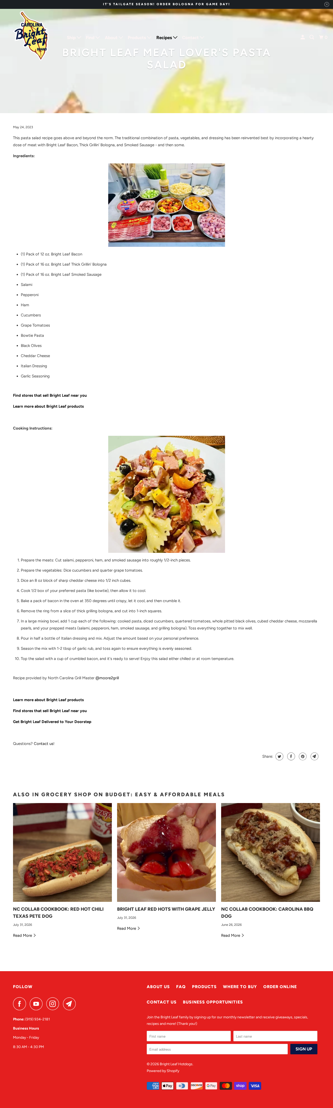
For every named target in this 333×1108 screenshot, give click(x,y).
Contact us (43, 743)
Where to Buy (240, 986)
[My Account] (303, 37)
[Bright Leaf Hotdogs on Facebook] (21, 1003)
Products (204, 986)
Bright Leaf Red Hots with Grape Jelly (166, 909)
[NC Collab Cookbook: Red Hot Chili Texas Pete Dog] (62, 852)
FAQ (181, 986)
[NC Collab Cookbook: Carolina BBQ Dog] (270, 852)
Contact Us (162, 1002)
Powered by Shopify (163, 1071)
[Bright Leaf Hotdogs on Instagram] (54, 1003)
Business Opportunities (213, 1002)
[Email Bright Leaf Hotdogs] (71, 1003)
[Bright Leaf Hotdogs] (31, 37)
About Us (158, 986)
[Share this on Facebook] (290, 756)
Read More (23, 935)
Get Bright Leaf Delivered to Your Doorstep (52, 721)
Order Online (280, 986)
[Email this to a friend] (313, 756)
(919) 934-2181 (37, 1019)
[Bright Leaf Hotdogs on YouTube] (37, 1003)
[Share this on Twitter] (278, 756)
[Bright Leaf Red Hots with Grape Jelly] (166, 852)
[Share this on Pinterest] (302, 756)
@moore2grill (107, 678)
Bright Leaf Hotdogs (176, 1064)
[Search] (312, 37)
